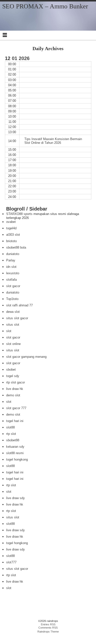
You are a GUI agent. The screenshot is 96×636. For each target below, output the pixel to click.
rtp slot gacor (15, 382)
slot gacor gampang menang (26, 357)
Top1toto (12, 299)
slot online (13, 344)
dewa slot (13, 312)
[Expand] (5, 35)
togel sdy (12, 376)
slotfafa (11, 279)
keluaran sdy (15, 446)
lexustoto (12, 273)
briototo (11, 241)
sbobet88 (12, 440)
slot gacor (13, 286)
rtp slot (11, 434)
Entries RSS (48, 624)
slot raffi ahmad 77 (19, 305)
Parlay (10, 260)
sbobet (11, 369)
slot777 (11, 562)
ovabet (11, 222)
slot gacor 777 (16, 408)
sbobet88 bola (16, 247)
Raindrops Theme (48, 631)
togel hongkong (17, 459)
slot (8, 331)
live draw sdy (15, 498)
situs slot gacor (17, 318)
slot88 (10, 427)
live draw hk (14, 389)
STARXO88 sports (19, 214)
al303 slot (13, 234)
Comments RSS (48, 627)
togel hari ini (14, 421)
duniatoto (12, 254)
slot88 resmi (15, 453)
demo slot (13, 395)
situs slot (12, 324)
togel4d (11, 228)
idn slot (11, 267)
